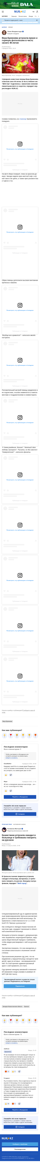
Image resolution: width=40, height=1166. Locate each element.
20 (35, 1022)
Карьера (14, 16)
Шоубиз (5, 16)
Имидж (31, 16)
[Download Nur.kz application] (20, 4)
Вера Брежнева (7, 721)
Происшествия (7, 824)
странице (23, 119)
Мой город (22, 883)
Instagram (21, 814)
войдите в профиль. (12, 757)
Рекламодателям (20, 1149)
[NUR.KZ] (20, 11)
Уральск (26, 1006)
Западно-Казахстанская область (12, 1006)
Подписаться (20, 986)
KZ (33, 11)
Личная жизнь (23, 16)
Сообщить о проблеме (20, 1144)
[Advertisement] (20, 103)
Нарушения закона (19, 824)
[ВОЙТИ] (37, 12)
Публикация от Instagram (20, 169)
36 (4, 1022)
